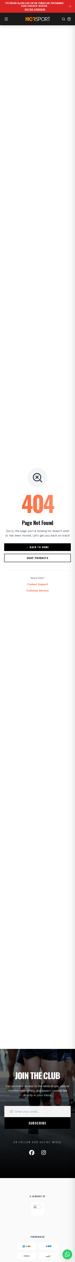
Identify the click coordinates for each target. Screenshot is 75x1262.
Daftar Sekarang (35, 9)
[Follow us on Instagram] (43, 1152)
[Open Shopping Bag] (69, 19)
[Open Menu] (6, 19)
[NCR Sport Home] (37, 19)
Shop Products (37, 558)
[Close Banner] (70, 6)
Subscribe (37, 1123)
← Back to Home (37, 547)
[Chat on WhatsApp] (67, 1254)
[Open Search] (63, 19)
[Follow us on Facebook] (31, 1152)
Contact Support (37, 584)
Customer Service (37, 590)
